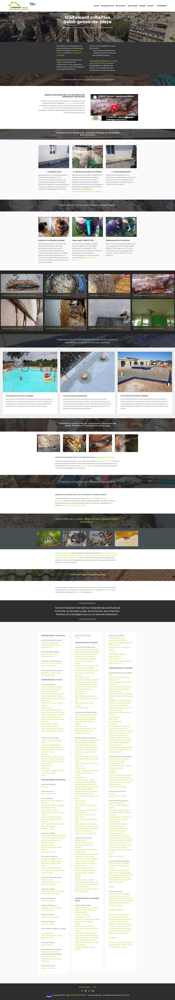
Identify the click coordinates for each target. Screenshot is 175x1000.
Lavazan (78, 863)
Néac (118, 822)
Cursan (55, 810)
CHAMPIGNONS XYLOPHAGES (105, 457)
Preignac (78, 724)
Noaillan (84, 873)
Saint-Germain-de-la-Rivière (119, 780)
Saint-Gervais (60, 759)
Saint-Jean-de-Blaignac (117, 733)
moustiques (72, 555)
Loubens (91, 780)
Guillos (83, 717)
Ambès (59, 859)
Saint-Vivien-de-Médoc (83, 940)
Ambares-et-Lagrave (48, 859)
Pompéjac (91, 873)
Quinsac (58, 819)
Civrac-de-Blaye (47, 745)
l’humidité (93, 498)
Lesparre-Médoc (94, 919)
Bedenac (112, 933)
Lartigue (91, 861)
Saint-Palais (59, 719)
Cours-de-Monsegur (82, 756)
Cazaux (43, 666)
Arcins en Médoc (114, 638)
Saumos (111, 663)
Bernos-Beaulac (80, 842)
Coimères (78, 754)
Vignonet (117, 752)
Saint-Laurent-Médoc (116, 661)
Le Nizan (85, 863)
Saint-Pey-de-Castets (123, 740)
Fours (48, 696)
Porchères (112, 826)
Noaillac (90, 789)
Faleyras (78, 659)
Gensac (111, 696)
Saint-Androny (46, 708)
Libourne (112, 773)
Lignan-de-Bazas (81, 868)
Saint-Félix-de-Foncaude (84, 805)
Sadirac (43, 822)
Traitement (75, 574)
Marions (86, 870)
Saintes (111, 915)
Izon (121, 763)
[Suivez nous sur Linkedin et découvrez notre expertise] (93, 991)
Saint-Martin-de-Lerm (82, 815)
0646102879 (162, 6)
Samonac (54, 729)
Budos (95, 715)
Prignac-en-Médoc (81, 926)
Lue (123, 896)
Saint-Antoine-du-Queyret (84, 796)
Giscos (81, 859)
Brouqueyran (79, 747)
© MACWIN (125, 995)
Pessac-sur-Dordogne (116, 708)
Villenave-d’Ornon (53, 952)
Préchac (78, 875)
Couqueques (92, 910)
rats (99, 555)
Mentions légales (84, 987)
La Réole (78, 768)
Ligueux (111, 868)
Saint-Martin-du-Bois (122, 842)
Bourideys (89, 845)
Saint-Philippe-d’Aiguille (117, 742)
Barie (97, 740)
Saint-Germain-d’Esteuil (83, 933)
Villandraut (84, 891)
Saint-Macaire (86, 689)
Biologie (142, 6)
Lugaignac (129, 701)
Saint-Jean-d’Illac (47, 910)
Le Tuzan (85, 719)
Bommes (82, 845)
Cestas (50, 917)
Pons (110, 931)
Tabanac (53, 884)
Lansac (59, 696)
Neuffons (84, 789)
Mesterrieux (92, 784)
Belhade (111, 894)
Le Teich (55, 654)
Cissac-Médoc (93, 908)
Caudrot (83, 654)
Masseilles (92, 870)
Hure (81, 766)
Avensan (112, 640)
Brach (117, 640)
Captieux (78, 847)
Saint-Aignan (125, 777)
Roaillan (77, 877)
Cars (42, 694)
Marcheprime (45, 656)
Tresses (51, 828)
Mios (52, 656)
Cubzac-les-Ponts (47, 747)
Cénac (53, 808)
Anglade (44, 687)
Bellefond (78, 652)
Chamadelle (125, 805)
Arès (57, 642)
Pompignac (51, 819)
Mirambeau (118, 926)
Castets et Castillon (82, 849)
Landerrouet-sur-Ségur (83, 773)
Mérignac (52, 901)
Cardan (77, 654)
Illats (94, 717)
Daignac (111, 689)
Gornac (77, 661)
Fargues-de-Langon (82, 856)
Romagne (78, 675)
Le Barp (52, 673)
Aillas (77, 740)
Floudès (94, 759)
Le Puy (77, 775)
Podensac (83, 722)
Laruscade (59, 749)
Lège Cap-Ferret (47, 647)
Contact (150, 6)
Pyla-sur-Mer (51, 666)
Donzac (84, 656)
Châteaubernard (114, 945)
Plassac (63, 698)
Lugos (58, 673)
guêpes (114, 553)
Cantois (91, 652)
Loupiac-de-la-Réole (82, 782)
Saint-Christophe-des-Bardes (119, 835)
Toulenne (95, 889)
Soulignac (84, 703)
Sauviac (77, 889)
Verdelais (78, 705)
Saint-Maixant (80, 691)
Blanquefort (45, 956)
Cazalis (77, 852)
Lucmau (90, 868)
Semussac (112, 919)
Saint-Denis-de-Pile (116, 840)
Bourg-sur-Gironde (47, 689)
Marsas (51, 752)
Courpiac (78, 656)
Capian (97, 652)
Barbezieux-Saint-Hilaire (117, 942)
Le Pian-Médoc (46, 959)
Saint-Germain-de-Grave (83, 684)
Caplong (111, 863)
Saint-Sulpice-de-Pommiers (84, 826)
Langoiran (89, 661)
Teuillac (43, 731)
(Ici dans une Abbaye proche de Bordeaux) (86, 191)
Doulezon (125, 689)
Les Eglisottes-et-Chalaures (118, 817)
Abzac (111, 803)
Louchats (92, 719)
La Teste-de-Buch (55, 663)
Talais (77, 945)
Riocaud (126, 870)
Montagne (112, 822)
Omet (83, 673)
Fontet (77, 761)
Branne (111, 680)
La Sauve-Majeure (47, 882)
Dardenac (118, 689)
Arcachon (44, 663)
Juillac (111, 698)
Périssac (111, 794)
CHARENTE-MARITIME (116, 910)
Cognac (130, 945)
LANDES (111, 887)
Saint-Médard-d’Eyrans (49, 847)
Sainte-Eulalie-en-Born (117, 901)
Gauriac (54, 696)
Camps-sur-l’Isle (114, 805)
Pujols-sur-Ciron (80, 726)
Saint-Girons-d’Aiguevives (50, 761)
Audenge (44, 645)
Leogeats (91, 863)
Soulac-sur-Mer (93, 942)
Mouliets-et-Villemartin (117, 703)
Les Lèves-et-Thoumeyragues (119, 866)
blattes (57, 558)
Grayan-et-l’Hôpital (81, 915)
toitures (85, 574)
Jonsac (121, 928)
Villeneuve (60, 731)
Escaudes (95, 854)
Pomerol (111, 777)
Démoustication (92, 519)
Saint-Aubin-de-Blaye (49, 710)
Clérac (126, 933)
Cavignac (58, 740)
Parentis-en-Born (121, 898)
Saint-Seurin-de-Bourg (49, 724)
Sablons (121, 828)
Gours (116, 810)
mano (127, 896)
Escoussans (92, 656)
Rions (93, 673)
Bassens (62, 891)
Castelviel (94, 749)
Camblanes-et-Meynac (49, 805)
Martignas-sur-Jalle (48, 908)
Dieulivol (88, 759)
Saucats (53, 852)
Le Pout (44, 815)
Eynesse (118, 863)
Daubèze (82, 759)
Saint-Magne (45, 675)
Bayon (50, 687)
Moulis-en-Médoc (115, 656)
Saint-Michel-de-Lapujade (84, 819)
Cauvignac (93, 849)
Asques (118, 759)
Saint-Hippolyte (127, 731)
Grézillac (117, 696)
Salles (53, 675)
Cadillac (85, 652)
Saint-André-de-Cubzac (49, 756)
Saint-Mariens (46, 766)
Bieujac (89, 842)
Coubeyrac (128, 687)
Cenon (49, 794)
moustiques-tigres (83, 555)
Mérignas (84, 784)
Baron (111, 675)
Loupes (59, 817)
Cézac (43, 742)
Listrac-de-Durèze (81, 780)
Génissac (128, 694)
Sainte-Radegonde (115, 722)
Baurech (44, 801)
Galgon (117, 763)
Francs (111, 810)
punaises (64, 558)
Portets (90, 722)
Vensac (92, 947)
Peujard (44, 754)
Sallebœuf (44, 828)
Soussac (84, 833)
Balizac (84, 715)
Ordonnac (89, 921)
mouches (64, 555)
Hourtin (116, 645)
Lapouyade (112, 812)
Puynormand (113, 828)
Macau (77, 638)
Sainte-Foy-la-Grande (122, 877)
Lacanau (118, 647)
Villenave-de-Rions (81, 708)
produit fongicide (86, 466)
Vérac (116, 787)
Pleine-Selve (45, 701)
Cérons (77, 717)
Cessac (89, 654)
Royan (117, 915)
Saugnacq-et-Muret (116, 903)
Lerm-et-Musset (80, 866)
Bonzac (121, 803)
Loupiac (84, 668)
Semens (77, 703)
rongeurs (94, 555)
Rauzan (118, 710)
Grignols (94, 859)
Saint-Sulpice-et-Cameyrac (51, 870)
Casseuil (94, 747)
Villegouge (122, 787)
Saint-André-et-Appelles (117, 873)
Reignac (44, 705)
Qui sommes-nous (107, 6)
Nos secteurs (133, 6)
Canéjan (44, 917)
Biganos (51, 645)
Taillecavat (92, 833)
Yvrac (58, 894)
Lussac (118, 819)
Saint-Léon (45, 884)
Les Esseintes (79, 777)
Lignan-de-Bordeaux (48, 817)
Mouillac (129, 775)
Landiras (78, 719)
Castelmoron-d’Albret (82, 749)
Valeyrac (82, 945)
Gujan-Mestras (46, 654)
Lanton (57, 645)
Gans (76, 859)
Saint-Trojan (45, 729)
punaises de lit (72, 558)
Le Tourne (58, 882)
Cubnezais (57, 745)
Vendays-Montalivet (82, 947)
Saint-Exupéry (80, 803)
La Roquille (125, 863)
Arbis (76, 649)
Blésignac (44, 880)
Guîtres (121, 810)
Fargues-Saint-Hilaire (48, 812)
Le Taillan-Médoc (47, 933)
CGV (94, 987)
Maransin (125, 819)
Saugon (52, 773)
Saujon (122, 915)
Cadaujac (61, 838)
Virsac (43, 775)
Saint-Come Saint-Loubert (84, 880)
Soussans (118, 663)
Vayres (111, 787)
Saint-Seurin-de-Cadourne (89, 938)
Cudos (89, 854)
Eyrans (43, 696)
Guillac (123, 696)
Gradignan (44, 924)
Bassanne (78, 742)
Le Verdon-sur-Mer (81, 919)
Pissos (130, 898)
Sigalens (78, 833)
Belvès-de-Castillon (115, 677)
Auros (88, 740)
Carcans (123, 640)
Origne (77, 722)
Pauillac (77, 924)
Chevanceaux (126, 931)
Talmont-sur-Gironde (116, 921)
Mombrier (57, 698)
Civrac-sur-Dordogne (116, 687)
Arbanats (78, 715)
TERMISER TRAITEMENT (78, 995)
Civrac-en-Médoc (81, 910)
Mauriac (77, 784)
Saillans (117, 777)
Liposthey (117, 896)
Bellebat (96, 649)
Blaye (60, 687)
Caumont (78, 752)
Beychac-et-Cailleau (48, 861)
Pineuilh (119, 870)
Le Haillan (44, 901)
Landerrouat (94, 770)
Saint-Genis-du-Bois (90, 682)
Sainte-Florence (114, 717)
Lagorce (127, 810)
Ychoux (126, 903)
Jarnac (123, 947)
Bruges (43, 968)
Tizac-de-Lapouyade (116, 856)
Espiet (111, 691)
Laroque (78, 663)
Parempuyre (45, 961)
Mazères (78, 873)
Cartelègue (49, 694)
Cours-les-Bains (80, 854)
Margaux (122, 654)
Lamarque (125, 647)
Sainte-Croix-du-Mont (83, 680)
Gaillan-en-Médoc (81, 912)
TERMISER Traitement (62, 553)
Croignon (49, 810)
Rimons (77, 794)
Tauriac (60, 729)
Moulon (127, 703)
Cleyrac (93, 752)
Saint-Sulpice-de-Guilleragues (85, 824)
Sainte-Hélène (114, 659)
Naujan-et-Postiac (115, 705)
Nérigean (125, 705)
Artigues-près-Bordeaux (49, 891)
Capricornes (69, 103)
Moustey (111, 898)
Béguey (90, 649)
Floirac (54, 794)
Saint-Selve (45, 852)
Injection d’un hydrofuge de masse (74, 505)
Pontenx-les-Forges (116, 905)
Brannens (93, 745)
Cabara (116, 680)
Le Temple (112, 652)
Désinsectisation (110, 519)
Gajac (92, 856)
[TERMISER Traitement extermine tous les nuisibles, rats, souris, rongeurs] (74, 538)
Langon (85, 861)
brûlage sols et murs (105, 461)
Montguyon (119, 933)
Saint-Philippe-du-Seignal (118, 880)
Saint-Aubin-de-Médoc (49, 935)
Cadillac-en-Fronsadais (117, 761)
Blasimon (78, 745)
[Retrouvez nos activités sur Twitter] (86, 991)
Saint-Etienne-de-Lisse (117, 726)
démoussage (99, 574)
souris (103, 555)
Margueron (112, 870)
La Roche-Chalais (115, 947)
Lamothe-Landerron (82, 770)
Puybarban (94, 791)
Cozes (125, 917)
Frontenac (85, 659)
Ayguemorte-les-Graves (49, 835)
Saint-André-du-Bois (82, 677)
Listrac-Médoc (114, 654)
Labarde (111, 647)
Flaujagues (117, 691)
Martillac (51, 845)
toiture (95, 587)
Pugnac (60, 703)
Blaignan (85, 908)
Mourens (78, 673)
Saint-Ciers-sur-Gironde (56, 715)
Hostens (89, 717)
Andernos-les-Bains (48, 642)
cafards (114, 555)
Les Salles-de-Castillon (117, 701)
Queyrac (91, 926)
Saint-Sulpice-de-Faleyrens (118, 747)
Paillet (88, 673)
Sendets (84, 889)
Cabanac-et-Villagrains (49, 838)
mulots (108, 555)
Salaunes (128, 661)
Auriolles (82, 740)
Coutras (111, 808)
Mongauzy (78, 787)
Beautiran (62, 835)
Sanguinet (129, 901)
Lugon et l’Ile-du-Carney (117, 775)
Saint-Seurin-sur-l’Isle (116, 849)
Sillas (89, 889)
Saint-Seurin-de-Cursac (49, 726)
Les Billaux (112, 770)
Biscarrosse (119, 894)
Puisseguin (120, 826)
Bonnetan (51, 801)
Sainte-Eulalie (51, 863)
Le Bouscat (51, 968)
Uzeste (77, 891)
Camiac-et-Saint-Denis (117, 682)
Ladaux (83, 661)
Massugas (93, 782)
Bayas (116, 803)
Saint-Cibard (113, 838)
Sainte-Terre (113, 724)
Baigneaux (83, 649)
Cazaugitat (86, 752)
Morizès (77, 789)
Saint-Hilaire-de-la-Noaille (84, 810)
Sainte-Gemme (80, 801)
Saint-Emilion (113, 719)
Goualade (87, 859)
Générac (53, 749)
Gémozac (128, 928)
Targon (91, 703)
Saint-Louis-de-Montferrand (51, 868)
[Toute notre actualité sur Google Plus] (89, 991)
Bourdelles (85, 745)
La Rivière (127, 766)
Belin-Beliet (45, 673)
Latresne (60, 812)
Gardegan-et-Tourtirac (117, 694)
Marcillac (44, 698)
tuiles (109, 590)
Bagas (93, 740)
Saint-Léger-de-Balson (83, 729)
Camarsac (58, 801)
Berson (55, 687)
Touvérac (124, 945)
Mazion (50, 698)
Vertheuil (78, 949)
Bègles (43, 945)
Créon (43, 810)
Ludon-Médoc (57, 959)
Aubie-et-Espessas (47, 740)
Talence (49, 945)
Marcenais (44, 752)
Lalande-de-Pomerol (116, 768)
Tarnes (118, 784)
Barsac (90, 715)
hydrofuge (79, 592)
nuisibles (78, 519)
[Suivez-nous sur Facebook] (82, 991)
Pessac (55, 917)
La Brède (51, 842)
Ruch (91, 794)
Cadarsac (124, 759)
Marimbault (79, 870)
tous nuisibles (106, 553)
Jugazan (130, 696)
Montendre (116, 931)
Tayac (111, 854)
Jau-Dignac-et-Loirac (82, 917)
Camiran (88, 747)
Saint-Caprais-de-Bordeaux (51, 824)
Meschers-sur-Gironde (124, 919)
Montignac (95, 670)
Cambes (44, 803)
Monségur (86, 787)
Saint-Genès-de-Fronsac (117, 796)
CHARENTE (112, 938)
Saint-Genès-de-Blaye (49, 717)
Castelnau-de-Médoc (116, 642)
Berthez (85, 742)
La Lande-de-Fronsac (116, 766)
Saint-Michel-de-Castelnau (84, 882)
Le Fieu (119, 812)
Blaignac (92, 742)
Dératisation (86, 522)
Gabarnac (92, 659)
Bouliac (43, 794)
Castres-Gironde (47, 840)
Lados (83, 768)
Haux (50, 880)
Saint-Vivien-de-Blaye (49, 770)
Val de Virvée (51, 731)
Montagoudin (94, 787)
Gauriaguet (45, 749)
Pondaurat (86, 791)
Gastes (111, 896)
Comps (56, 694)
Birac (77, 845)
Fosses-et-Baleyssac (82, 763)
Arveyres (112, 759)
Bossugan (126, 677)
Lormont (44, 894)
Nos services (120, 6)
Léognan (44, 845)
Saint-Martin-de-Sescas (83, 696)
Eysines (53, 956)
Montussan (51, 894)
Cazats (83, 852)
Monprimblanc (86, 670)
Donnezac (58, 747)
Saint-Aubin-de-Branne (117, 712)
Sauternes (85, 887)
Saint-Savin (45, 768)
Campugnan (54, 691)
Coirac (95, 654)
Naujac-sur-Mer (80, 921)
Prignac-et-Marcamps (48, 703)
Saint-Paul (45, 722)
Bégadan (78, 908)
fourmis (58, 555)
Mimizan (126, 894)
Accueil (96, 6)
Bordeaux (44, 787)
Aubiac (77, 840)
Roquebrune (85, 794)
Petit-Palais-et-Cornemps (118, 824)
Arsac (123, 638)
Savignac (87, 831)
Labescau (78, 861)
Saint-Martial (79, 694)
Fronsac (111, 763)
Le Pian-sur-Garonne (82, 666)
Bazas (82, 840)
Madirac (44, 819)
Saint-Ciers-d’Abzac (125, 838)
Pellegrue (78, 791)
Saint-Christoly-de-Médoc (84, 928)
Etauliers (62, 694)
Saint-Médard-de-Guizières (118, 845)
